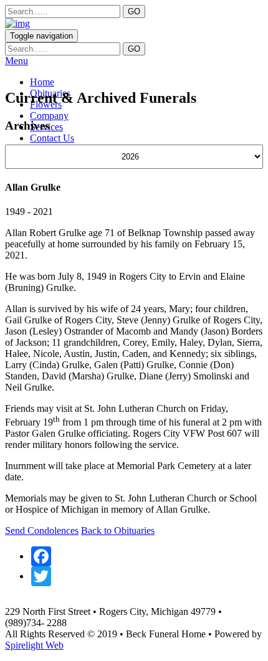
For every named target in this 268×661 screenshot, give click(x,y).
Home (42, 82)
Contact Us (52, 138)
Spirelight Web (34, 645)
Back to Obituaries (118, 530)
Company (49, 115)
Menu (16, 60)
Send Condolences (42, 530)
